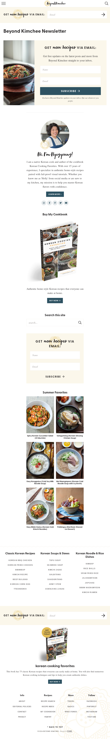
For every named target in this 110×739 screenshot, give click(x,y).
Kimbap (90, 564)
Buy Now (54, 300)
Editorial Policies (22, 706)
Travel (70, 701)
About (22, 701)
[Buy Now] (55, 251)
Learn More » (55, 194)
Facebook (92, 701)
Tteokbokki (20, 589)
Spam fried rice (90, 573)
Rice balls (90, 569)
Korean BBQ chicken (20, 560)
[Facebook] (49, 202)
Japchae (90, 583)
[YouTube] (66, 202)
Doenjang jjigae (54, 589)
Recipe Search (48, 701)
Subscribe (69, 91)
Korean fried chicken (20, 565)
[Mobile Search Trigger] (106, 5)
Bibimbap (20, 570)
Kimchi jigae (55, 570)
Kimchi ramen (89, 592)
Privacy (22, 717)
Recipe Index (48, 706)
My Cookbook (48, 711)
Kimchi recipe (20, 575)
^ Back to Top (55, 727)
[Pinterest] (55, 202)
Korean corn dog (20, 584)
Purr (69, 731)
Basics (71, 706)
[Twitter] (60, 202)
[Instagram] (43, 202)
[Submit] (80, 322)
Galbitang (55, 575)
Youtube (91, 717)
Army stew (55, 584)
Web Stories (71, 711)
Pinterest (92, 706)
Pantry (48, 717)
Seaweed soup (55, 565)
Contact (22, 711)
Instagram (91, 711)
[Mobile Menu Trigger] (3, 5)
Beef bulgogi (20, 579)
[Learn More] (55, 134)
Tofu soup (55, 560)
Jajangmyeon (89, 578)
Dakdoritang (55, 579)
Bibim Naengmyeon (89, 588)
